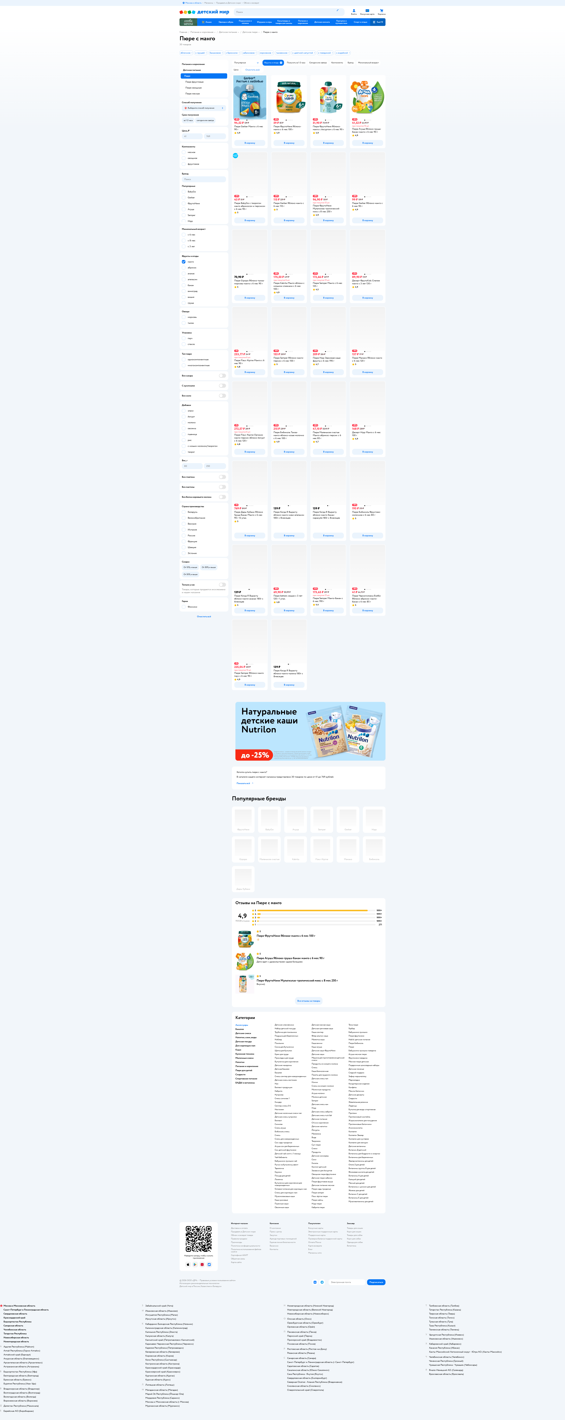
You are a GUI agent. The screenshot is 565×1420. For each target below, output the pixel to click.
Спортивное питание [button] (246, 1078)
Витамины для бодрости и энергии (364, 1154)
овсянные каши (282, 1207)
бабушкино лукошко (358, 1032)
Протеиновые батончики (360, 1124)
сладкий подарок (356, 1073)
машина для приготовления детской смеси (328, 1059)
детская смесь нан (320, 1104)
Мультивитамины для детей (361, 1201)
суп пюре (316, 1145)
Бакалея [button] (239, 1029)
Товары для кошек (355, 1228)
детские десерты (356, 1095)
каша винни (317, 1043)
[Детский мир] (204, 12)
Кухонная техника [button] (244, 1053)
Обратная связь (238, 1258)
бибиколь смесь (282, 1131)
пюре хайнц (317, 1200)
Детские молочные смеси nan (288, 1113)
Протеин (353, 1113)
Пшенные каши (282, 1204)
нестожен (279, 1109)
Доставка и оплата (239, 1228)
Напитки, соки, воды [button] (246, 1037)
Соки (314, 1159)
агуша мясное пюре (358, 1054)
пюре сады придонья (321, 1189)
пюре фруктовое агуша (322, 1181)
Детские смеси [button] (243, 1033)
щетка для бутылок (283, 1050)
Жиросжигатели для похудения (363, 1120)
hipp (314, 1108)
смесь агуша (280, 1128)
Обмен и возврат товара (242, 1235)
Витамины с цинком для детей (362, 1187)
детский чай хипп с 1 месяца (287, 1154)
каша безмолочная (320, 1071)
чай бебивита (281, 1157)
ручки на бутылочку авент (286, 1165)
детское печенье (356, 1069)
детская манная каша (321, 1025)
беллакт (278, 1120)
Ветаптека (351, 1246)
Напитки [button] (239, 1062)
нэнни (315, 1082)
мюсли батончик (356, 1091)
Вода (314, 1137)
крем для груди (282, 1054)
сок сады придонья (283, 1142)
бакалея (278, 1073)
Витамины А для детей (359, 1176)
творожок (316, 1141)
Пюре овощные (193, 87)
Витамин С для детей (358, 1194)
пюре (351, 1047)
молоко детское (319, 1097)
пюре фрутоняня (356, 1036)
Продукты (316, 1152)
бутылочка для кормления (286, 1062)
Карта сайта (236, 1262)
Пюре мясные (192, 93)
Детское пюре (249, 32)
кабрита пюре (318, 1207)
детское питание (319, 1119)
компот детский (319, 1167)
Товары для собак (355, 1235)
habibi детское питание (359, 1039)
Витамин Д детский (357, 1150)
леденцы (353, 1106)
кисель (315, 1163)
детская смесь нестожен (286, 1080)
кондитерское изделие (359, 1084)
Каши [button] (238, 1049)
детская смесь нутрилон (286, 1117)
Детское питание (228, 32)
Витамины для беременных (361, 1157)
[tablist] (310, 731)
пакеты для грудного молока (325, 1075)
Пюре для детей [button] (243, 1070)
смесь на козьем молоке (323, 1086)
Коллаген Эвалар (356, 1135)
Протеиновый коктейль (359, 1117)
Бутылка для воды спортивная (362, 1109)
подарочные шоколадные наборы (364, 1065)
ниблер (278, 1039)
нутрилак (279, 1095)
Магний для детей (356, 1183)
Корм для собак (354, 1238)
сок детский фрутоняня (285, 1150)
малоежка (316, 1134)
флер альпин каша (320, 1036)
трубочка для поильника (286, 1032)
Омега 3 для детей (357, 1165)
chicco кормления (320, 1123)
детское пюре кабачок (322, 1178)
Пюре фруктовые (194, 81)
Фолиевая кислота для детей (361, 1172)
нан (276, 1084)
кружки (278, 1172)
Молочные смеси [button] (244, 1058)
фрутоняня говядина (358, 1058)
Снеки (314, 1148)
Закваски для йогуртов (322, 1170)
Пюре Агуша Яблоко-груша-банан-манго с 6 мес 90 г (290, 958)
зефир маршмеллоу (357, 1076)
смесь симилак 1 (282, 1098)
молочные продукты (321, 1089)
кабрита (278, 1091)
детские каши (318, 1054)
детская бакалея (282, 1069)
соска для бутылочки (284, 1047)
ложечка (279, 1179)
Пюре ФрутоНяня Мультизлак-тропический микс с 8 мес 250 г (297, 980)
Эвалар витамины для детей (361, 1161)
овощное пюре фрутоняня (324, 1174)
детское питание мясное (323, 1185)
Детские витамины (357, 1146)
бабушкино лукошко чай (286, 1161)
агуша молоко (318, 1093)
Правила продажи (239, 1238)
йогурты (316, 1130)
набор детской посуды (285, 1028)
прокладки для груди (284, 1058)
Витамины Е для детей (358, 1198)
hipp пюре (317, 1204)
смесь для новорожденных (287, 1139)
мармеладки (354, 1080)
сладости (353, 1098)
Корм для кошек (354, 1231)
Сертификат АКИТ (239, 1255)
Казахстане (206, 1286)
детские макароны (283, 1065)
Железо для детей (356, 1190)
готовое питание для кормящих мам (291, 1189)
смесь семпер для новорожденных (290, 1076)
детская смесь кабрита (322, 1112)
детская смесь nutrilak (322, 1115)
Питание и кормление (201, 32)
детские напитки (319, 1126)
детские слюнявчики (284, 1025)
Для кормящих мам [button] (245, 1045)
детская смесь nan (320, 1078)
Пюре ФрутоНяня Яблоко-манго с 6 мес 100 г (286, 936)
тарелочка (279, 1168)
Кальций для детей (357, 1179)
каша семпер (317, 1032)
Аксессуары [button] (241, 1025)
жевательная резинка (358, 1102)
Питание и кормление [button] (246, 1066)
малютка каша (318, 1039)
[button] (377, 22)
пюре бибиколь (356, 1043)
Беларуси (217, 1286)
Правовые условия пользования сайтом (218, 1280)
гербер (352, 1028)
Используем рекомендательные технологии (199, 1283)
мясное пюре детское (359, 1062)
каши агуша (317, 1047)
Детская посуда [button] (243, 1041)
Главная (183, 32)
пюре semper (318, 1193)
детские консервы (320, 1156)
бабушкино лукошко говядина (362, 1050)
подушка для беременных (286, 1036)
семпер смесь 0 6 (283, 1106)
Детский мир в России (190, 1286)
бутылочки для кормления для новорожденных (288, 1184)
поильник (279, 1043)
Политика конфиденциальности (245, 1246)
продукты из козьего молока (325, 1064)
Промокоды (236, 1242)
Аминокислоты (356, 1128)
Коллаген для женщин (358, 1142)
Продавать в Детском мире (243, 1231)
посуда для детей (282, 1176)
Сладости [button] (240, 1074)
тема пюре (353, 1025)
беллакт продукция (283, 1087)
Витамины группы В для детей (362, 1168)
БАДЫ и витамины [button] (245, 1082)
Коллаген (353, 1131)
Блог (310, 1249)
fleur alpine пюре (320, 1196)
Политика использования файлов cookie (246, 1250)
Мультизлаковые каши (285, 1196)
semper (315, 1101)
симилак (279, 1124)
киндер (278, 1102)
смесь (277, 1135)
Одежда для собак (355, 1242)
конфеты (353, 1087)
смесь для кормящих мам (286, 1193)
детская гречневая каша (322, 1028)
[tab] (310, 731)
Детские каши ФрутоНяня (323, 1050)
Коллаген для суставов (359, 1139)
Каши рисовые (281, 1200)
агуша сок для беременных (287, 1146)
